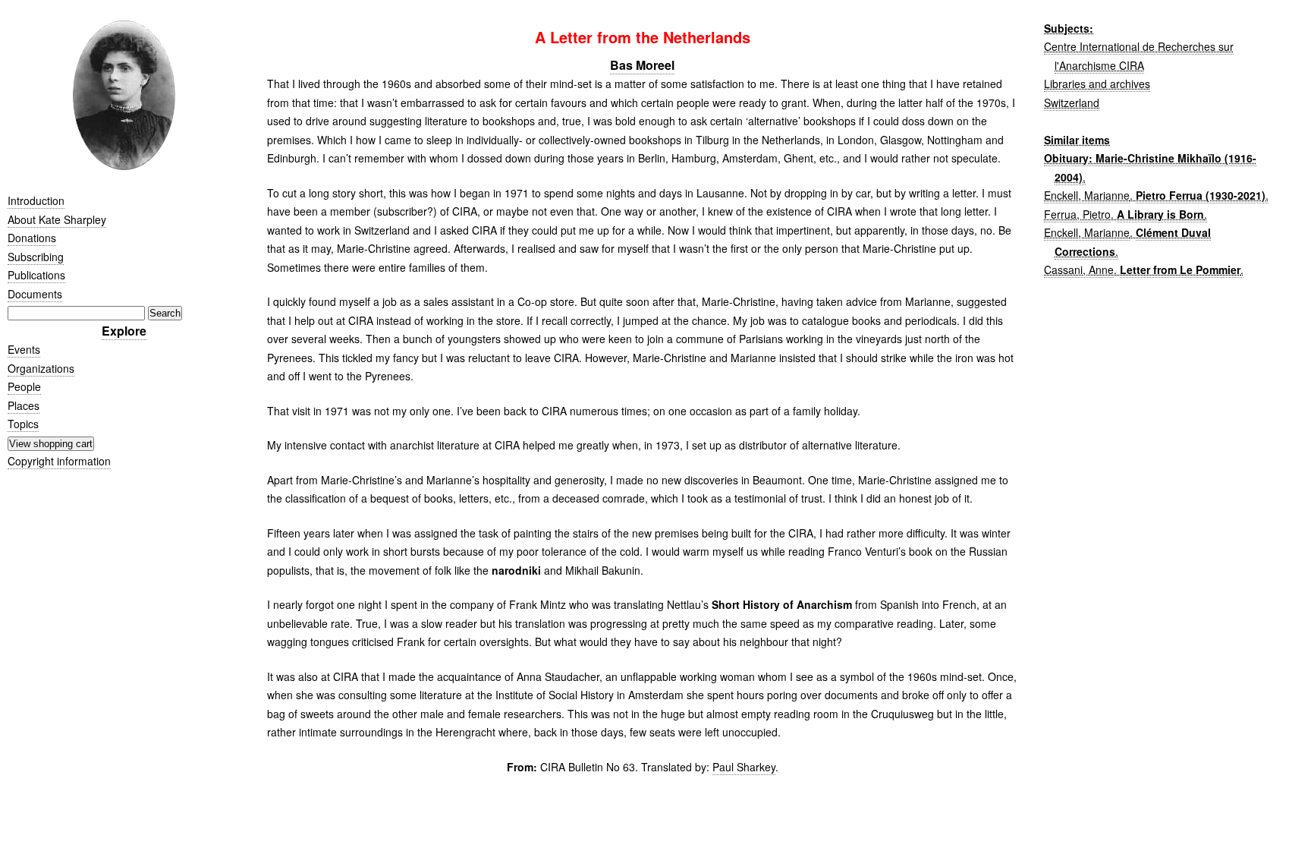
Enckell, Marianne (1087, 195)
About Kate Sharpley (57, 219)
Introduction (36, 200)
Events (24, 349)
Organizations (41, 368)
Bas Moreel (642, 65)
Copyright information (59, 460)
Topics (23, 423)
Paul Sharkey (743, 766)
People (24, 386)
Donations (32, 237)
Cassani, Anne (1079, 269)
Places (23, 405)
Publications (36, 274)
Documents (35, 293)
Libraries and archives (1097, 83)
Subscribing (36, 256)
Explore (124, 330)
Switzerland (1071, 102)
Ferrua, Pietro (1077, 214)
